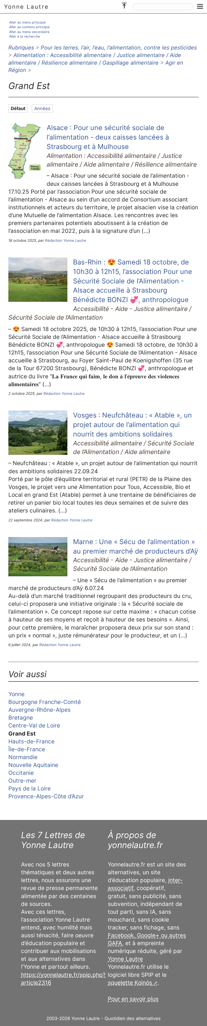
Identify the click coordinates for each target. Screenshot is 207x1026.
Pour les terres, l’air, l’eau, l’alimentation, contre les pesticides (119, 47)
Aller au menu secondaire (29, 32)
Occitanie (21, 772)
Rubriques (21, 47)
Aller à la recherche (24, 36)
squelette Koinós (130, 982)
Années (42, 108)
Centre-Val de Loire (34, 725)
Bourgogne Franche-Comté (44, 702)
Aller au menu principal (27, 22)
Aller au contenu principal (29, 27)
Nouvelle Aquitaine (33, 765)
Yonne (16, 694)
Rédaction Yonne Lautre (65, 240)
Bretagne (20, 717)
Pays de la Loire (29, 788)
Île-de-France (26, 749)
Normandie (22, 757)
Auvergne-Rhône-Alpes (39, 709)
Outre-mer (22, 780)
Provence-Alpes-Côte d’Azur (46, 796)
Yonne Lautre (26, 6)
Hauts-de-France (31, 741)
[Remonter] (124, 4)
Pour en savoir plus (133, 998)
